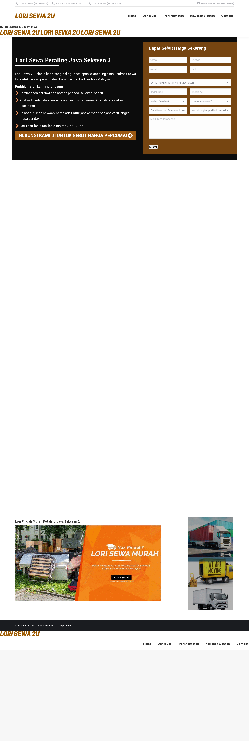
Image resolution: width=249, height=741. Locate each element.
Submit (153, 146)
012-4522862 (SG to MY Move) (217, 3)
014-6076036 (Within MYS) (34, 3)
